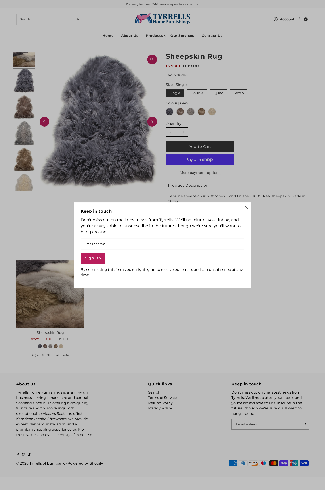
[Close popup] (246, 207)
